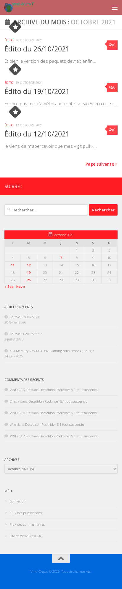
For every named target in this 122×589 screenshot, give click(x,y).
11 (13, 265)
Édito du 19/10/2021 (37, 91)
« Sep (9, 286)
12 (28, 265)
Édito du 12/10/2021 (37, 134)
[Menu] (114, 7)
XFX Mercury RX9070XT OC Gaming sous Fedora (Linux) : (52, 350)
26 (28, 280)
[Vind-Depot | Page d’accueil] (24, 7)
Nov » (20, 286)
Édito (9, 40)
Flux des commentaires (27, 524)
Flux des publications (26, 513)
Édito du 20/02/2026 (25, 317)
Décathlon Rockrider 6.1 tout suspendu (68, 389)
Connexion (17, 501)
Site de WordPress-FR (25, 536)
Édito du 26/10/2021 (37, 49)
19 (28, 272)
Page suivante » (102, 164)
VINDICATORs (20, 389)
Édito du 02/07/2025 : (26, 334)
